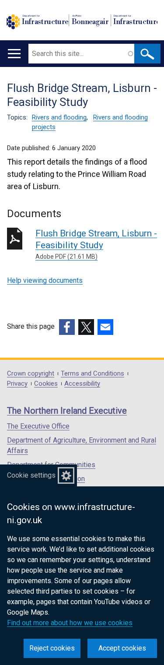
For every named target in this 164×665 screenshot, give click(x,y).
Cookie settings (31, 475)
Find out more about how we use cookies (70, 623)
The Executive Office (38, 426)
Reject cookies (52, 648)
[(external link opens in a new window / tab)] (67, 327)
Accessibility (82, 383)
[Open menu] (14, 53)
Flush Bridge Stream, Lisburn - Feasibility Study (96, 244)
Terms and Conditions (92, 373)
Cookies (46, 383)
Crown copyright (30, 373)
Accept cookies (122, 648)
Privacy (17, 383)
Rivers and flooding (59, 117)
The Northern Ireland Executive (67, 410)
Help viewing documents (45, 280)
